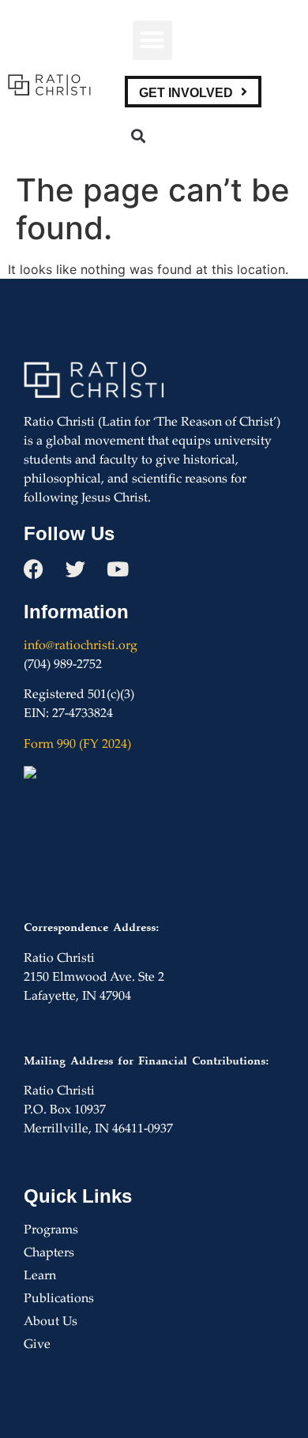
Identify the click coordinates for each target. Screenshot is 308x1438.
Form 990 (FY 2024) (77, 745)
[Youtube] (117, 569)
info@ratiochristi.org (80, 646)
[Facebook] (33, 569)
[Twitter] (75, 569)
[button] (152, 40)
